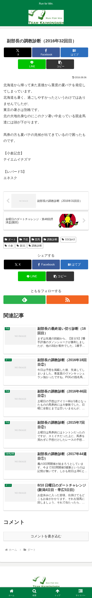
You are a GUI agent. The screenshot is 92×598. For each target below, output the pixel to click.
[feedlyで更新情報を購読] (24, 299)
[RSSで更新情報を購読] (67, 299)
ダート (12, 239)
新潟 (22, 245)
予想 (25, 239)
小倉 (10, 245)
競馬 (37, 239)
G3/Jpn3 (70, 239)
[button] (60, 64)
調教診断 (52, 239)
